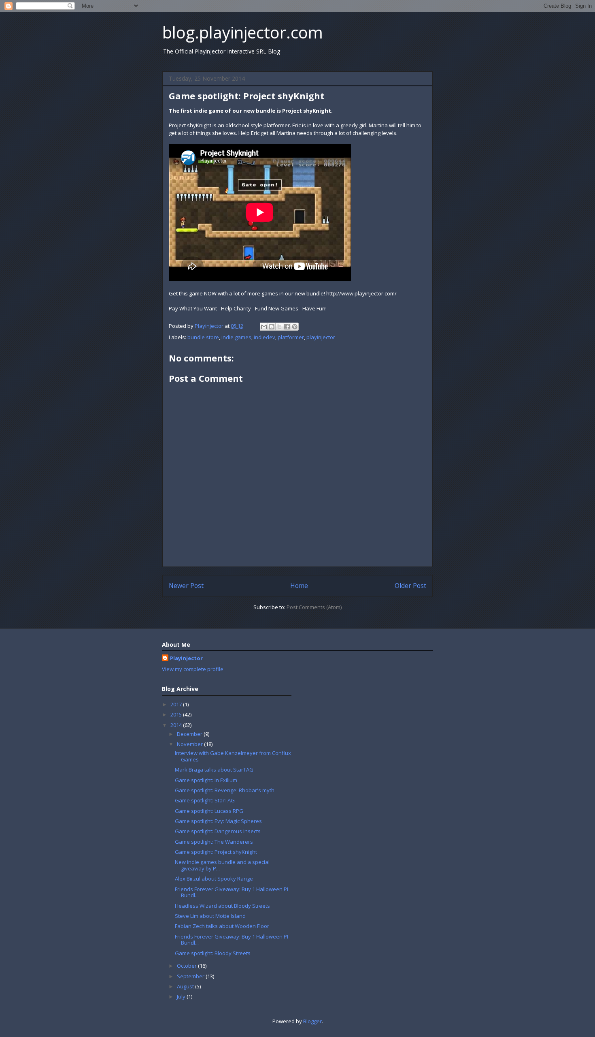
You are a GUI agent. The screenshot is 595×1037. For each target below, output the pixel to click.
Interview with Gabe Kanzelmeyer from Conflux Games (233, 756)
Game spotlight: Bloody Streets (213, 953)
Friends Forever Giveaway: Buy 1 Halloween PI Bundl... (231, 892)
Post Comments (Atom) (314, 607)
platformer (291, 337)
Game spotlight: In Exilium (206, 780)
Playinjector (186, 658)
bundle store (203, 337)
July (182, 996)
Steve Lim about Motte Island (210, 915)
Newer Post (186, 585)
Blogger (312, 1021)
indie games (236, 337)
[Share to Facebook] (287, 327)
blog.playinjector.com (242, 32)
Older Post (410, 585)
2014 (176, 725)
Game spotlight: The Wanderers (214, 841)
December (190, 734)
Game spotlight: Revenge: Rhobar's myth (224, 790)
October (187, 965)
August (186, 986)
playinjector (320, 337)
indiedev (264, 337)
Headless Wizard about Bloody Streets (222, 905)
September (191, 976)
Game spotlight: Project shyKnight (216, 851)
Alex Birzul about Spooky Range (214, 878)
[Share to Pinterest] (295, 327)
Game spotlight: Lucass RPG (209, 811)
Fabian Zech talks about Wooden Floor (222, 926)
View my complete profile (192, 669)
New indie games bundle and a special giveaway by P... (222, 865)
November (190, 744)
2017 (176, 704)
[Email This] (264, 327)
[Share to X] (279, 327)
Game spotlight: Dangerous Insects (218, 831)
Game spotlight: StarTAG (205, 800)
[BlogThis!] (272, 327)
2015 (176, 714)
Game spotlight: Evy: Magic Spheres (218, 821)
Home (299, 585)
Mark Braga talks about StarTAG (214, 769)
